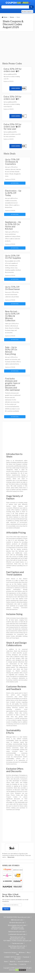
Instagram (17, 959)
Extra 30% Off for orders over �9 (13, 70)
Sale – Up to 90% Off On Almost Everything (11, 350)
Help (17, 954)
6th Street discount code (16, 922)
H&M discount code (17, 927)
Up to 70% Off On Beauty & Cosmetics (12, 161)
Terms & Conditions (23, 961)
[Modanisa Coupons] (18, 881)
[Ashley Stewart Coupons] (7, 876)
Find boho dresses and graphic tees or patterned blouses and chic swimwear (12, 384)
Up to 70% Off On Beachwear (12, 288)
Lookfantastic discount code (17, 934)
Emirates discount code (24, 940)
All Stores (22, 952)
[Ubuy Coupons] (18, 876)
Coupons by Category (10, 952)
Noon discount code (24, 917)
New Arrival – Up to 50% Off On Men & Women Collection (12, 316)
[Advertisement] (17, 46)
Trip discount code (17, 943)
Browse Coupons (27, 11)
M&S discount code (17, 920)
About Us (12, 961)
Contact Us (22, 964)
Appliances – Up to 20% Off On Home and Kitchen (13, 225)
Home (5, 17)
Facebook (26, 957)
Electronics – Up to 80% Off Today (13, 193)
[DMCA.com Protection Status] (20, 970)
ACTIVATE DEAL (15, 183)
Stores (12, 17)
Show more (11, 857)
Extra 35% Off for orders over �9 (12, 98)
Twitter (19, 957)
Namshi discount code (17, 937)
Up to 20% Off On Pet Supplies (13, 257)
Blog (28, 952)
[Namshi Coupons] (7, 887)
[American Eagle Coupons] (18, 870)
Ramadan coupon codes (17, 948)
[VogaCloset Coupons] (18, 887)
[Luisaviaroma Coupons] (7, 881)
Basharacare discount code (16, 931)
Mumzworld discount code (17, 939)
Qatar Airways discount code (16, 946)
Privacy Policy (13, 964)
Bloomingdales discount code (17, 925)
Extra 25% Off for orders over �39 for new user (12, 126)
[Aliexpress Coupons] (7, 870)
